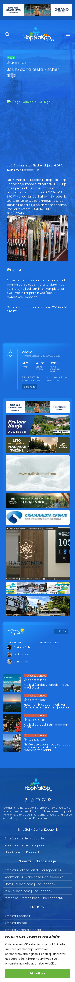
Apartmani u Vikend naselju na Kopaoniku (35, 877)
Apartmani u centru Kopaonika (27, 845)
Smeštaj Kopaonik (18, 916)
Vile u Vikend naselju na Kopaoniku (29, 891)
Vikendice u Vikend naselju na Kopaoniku (34, 898)
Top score (15, 642)
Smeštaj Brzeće (16, 923)
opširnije (61, 631)
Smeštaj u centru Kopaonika (25, 838)
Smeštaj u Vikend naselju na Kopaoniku (33, 870)
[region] (37, 956)
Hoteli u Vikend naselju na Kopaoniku (31, 884)
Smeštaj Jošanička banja (23, 930)
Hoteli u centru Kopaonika (23, 852)
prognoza (29, 386)
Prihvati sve (37, 973)
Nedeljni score (49, 642)
